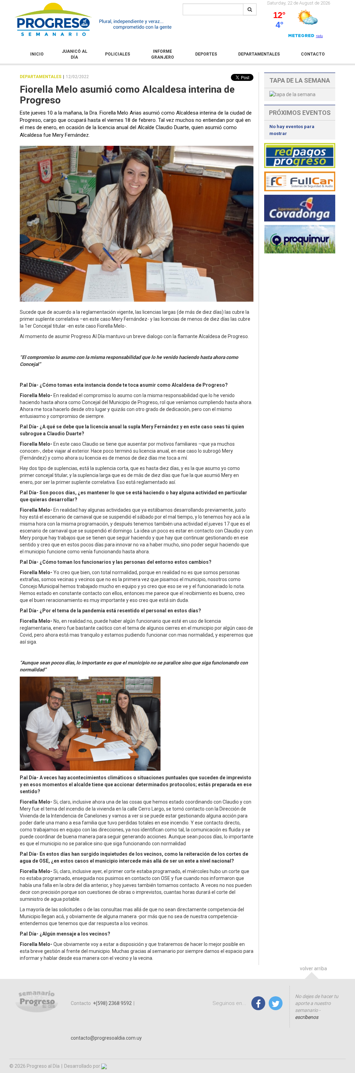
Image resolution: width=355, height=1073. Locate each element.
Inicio (37, 54)
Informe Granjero (162, 54)
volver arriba (313, 968)
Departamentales (259, 54)
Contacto (313, 54)
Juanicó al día (74, 54)
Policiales (117, 54)
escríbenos (306, 1017)
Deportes (206, 54)
